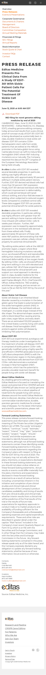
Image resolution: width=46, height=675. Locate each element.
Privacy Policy (10, 656)
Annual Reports (9, 43)
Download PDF (12, 114)
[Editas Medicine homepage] (5, 2)
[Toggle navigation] (40, 3)
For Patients (11, 632)
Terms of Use (10, 659)
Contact (6, 56)
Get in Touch (10, 650)
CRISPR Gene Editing (15, 628)
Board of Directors (10, 27)
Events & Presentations (13, 15)
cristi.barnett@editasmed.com (13, 570)
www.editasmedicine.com (14, 411)
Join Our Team (12, 639)
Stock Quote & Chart (12, 49)
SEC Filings (7, 40)
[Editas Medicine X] (35, 2)
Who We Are (11, 635)
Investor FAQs (8, 54)
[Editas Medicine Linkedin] (30, 2)
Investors (9, 642)
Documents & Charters (13, 22)
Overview (7, 9)
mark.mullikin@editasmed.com (14, 581)
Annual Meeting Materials (14, 33)
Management (8, 24)
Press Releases (9, 12)
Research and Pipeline (15, 625)
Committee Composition (14, 30)
